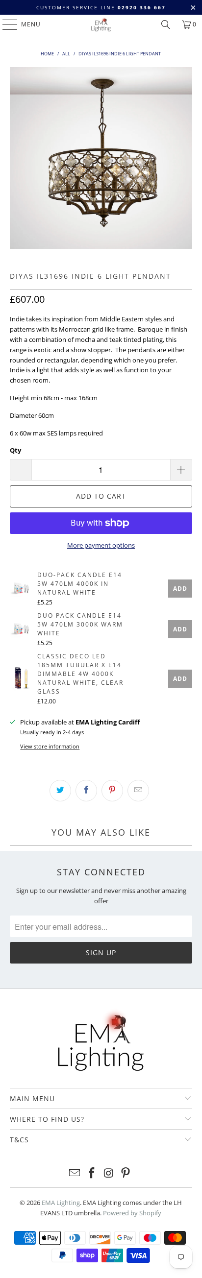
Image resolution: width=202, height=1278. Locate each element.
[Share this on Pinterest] (112, 790)
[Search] (165, 24)
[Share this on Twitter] (60, 790)
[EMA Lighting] (101, 24)
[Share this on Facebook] (86, 790)
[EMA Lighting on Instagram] (108, 1173)
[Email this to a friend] (138, 790)
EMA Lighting (61, 1202)
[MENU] (5, 24)
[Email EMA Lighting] (75, 1173)
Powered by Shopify (132, 1212)
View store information (49, 746)
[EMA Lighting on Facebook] (92, 1173)
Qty (15, 450)
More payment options (101, 545)
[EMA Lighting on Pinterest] (126, 1173)
